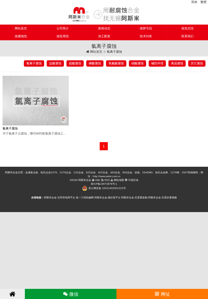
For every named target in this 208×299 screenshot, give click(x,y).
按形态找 (187, 28)
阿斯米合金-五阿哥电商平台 (59, 197)
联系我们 (187, 36)
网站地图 (118, 180)
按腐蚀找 (21, 36)
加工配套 (104, 36)
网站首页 (21, 28)
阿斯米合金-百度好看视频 (162, 197)
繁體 (203, 2)
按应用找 (63, 36)
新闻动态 (104, 28)
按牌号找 (146, 28)
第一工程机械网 (85, 197)
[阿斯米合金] (104, 14)
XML (97, 180)
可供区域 (132, 180)
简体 (194, 2)
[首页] (12, 294)
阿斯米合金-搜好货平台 (107, 197)
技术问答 (146, 36)
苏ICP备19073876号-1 (104, 183)
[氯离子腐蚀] (36, 100)
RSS (107, 180)
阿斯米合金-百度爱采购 (134, 197)
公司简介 (63, 28)
